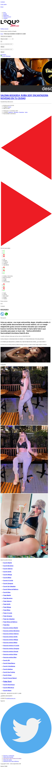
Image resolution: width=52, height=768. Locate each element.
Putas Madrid (7, 595)
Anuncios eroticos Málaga (10, 639)
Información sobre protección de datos (12, 758)
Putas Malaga (7, 607)
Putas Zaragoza (7, 616)
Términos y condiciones (8, 755)
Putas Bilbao (6, 610)
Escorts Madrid (7, 563)
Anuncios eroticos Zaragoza (11, 648)
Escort (9, 107)
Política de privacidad (8, 757)
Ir (1, 41)
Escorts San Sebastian (9, 586)
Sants (26, 112)
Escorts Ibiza (6, 592)
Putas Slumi (7, 681)
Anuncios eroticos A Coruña (11, 645)
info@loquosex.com (10, 698)
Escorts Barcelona (8, 566)
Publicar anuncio (7, 16)
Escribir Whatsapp (6, 56)
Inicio (4, 12)
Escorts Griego (7, 675)
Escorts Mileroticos (8, 687)
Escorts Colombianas (9, 666)
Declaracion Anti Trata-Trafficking (11, 761)
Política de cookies (7, 759)
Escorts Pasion (7, 690)
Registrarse (6, 15)
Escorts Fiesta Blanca (9, 663)
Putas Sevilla (6, 604)
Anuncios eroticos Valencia (11, 633)
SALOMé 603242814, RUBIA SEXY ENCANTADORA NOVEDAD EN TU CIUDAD (24, 97)
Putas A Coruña (7, 613)
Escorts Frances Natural (10, 678)
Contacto (3, 2)
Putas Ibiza (6, 625)
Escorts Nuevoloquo (9, 684)
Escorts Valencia (7, 568)
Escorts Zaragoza (8, 583)
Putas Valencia (7, 601)
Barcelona (16, 112)
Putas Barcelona (7, 598)
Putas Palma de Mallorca (10, 622)
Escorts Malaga (7, 574)
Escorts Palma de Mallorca (10, 589)
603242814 (3, 54)
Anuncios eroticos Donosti (10, 651)
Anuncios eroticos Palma (10, 654)
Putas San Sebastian (9, 619)
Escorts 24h (6, 660)
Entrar (2, 7)
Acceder (5, 14)
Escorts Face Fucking (9, 672)
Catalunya (10, 112)
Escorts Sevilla (7, 571)
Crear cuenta (3, 4)
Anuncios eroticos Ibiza (9, 657)
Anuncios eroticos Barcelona (11, 631)
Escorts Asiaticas (8, 669)
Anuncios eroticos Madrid (10, 628)
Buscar (2, 46)
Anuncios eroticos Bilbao (10, 642)
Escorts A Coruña (8, 580)
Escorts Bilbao (7, 577)
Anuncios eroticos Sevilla (10, 636)
